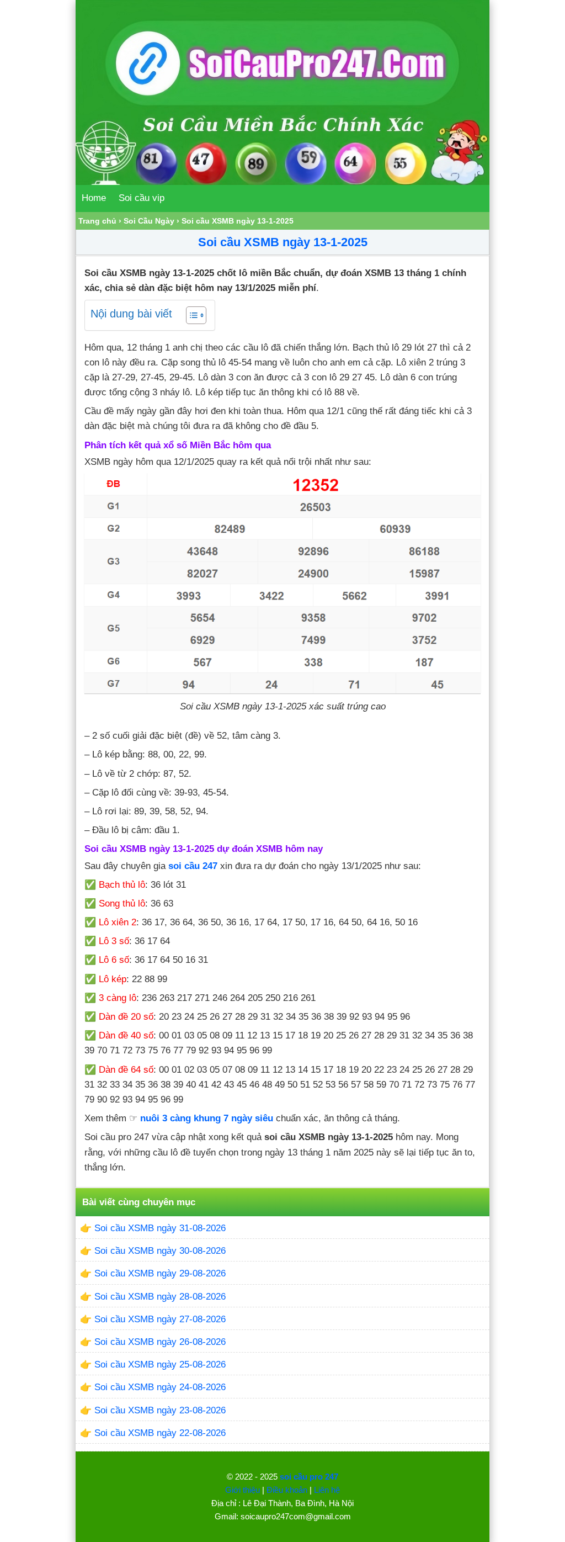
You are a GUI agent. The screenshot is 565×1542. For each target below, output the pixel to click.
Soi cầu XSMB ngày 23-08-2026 (160, 1410)
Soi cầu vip (141, 198)
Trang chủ (97, 220)
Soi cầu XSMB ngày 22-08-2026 (160, 1433)
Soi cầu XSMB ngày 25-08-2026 (160, 1364)
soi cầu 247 (192, 866)
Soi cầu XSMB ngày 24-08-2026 (160, 1387)
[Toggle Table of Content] (191, 315)
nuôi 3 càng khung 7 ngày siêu (206, 1118)
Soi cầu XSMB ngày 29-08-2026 (160, 1273)
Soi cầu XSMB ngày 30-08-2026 (160, 1251)
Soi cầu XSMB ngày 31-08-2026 (160, 1228)
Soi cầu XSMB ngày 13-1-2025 (282, 242)
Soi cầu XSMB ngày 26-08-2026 (160, 1342)
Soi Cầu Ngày (149, 220)
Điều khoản (286, 1490)
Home (94, 198)
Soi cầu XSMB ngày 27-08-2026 (160, 1319)
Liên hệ (327, 1490)
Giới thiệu (242, 1490)
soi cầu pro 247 (309, 1476)
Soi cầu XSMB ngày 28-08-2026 (160, 1296)
